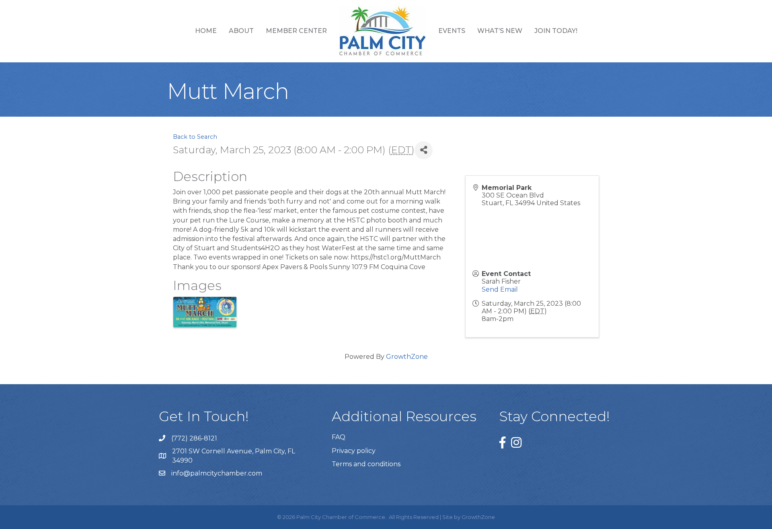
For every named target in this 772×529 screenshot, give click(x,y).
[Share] (424, 150)
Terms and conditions (366, 464)
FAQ (338, 437)
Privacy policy (354, 451)
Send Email (500, 289)
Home (206, 31)
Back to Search (195, 136)
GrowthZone (407, 356)
